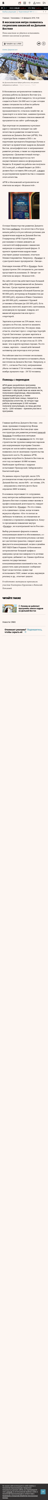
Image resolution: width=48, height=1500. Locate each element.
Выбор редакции (9, 12)
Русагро (38, 258)
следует (41, 170)
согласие (9, 1492)
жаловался (25, 439)
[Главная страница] (3, 3)
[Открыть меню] (44, 3)
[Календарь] (19, 3)
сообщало (15, 229)
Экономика (15, 18)
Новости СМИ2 (9, 622)
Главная (6, 18)
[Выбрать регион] (29, 3)
